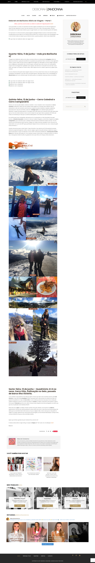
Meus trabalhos (14, 485)
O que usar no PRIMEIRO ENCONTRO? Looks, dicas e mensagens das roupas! (15, 474)
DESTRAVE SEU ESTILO (78, 1)
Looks (22, 15)
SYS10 (62, 561)
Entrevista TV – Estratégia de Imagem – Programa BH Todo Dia (73, 80)
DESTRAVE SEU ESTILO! (71, 15)
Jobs (39, 15)
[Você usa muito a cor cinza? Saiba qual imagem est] (16, 532)
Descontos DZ (46, 1)
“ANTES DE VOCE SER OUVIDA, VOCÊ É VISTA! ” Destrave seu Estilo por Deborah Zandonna (51, 475)
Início (9, 1)
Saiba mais (81, 59)
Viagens (34, 15)
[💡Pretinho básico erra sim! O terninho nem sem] (79, 532)
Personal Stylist (26, 1)
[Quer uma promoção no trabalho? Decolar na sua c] (37, 532)
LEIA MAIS (19, 505)
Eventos (75, 498)
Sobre (16, 1)
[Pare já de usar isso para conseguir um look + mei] (58, 532)
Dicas (28, 15)
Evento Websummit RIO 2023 (71, 74)
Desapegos (61, 15)
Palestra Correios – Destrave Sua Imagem (74, 76)
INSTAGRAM (18, 515)
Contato (67, 1)
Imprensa (45, 15)
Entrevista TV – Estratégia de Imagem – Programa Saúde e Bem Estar (73, 70)
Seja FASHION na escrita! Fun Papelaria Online (33, 473)
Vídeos (53, 15)
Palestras (36, 1)
